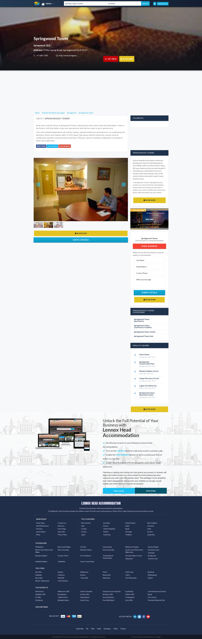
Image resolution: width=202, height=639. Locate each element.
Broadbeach (62, 594)
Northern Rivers (86, 550)
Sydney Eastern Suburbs (112, 591)
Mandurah (106, 578)
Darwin (82, 575)
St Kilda (38, 597)
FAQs (38, 535)
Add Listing (150, 491)
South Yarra (84, 600)
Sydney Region (153, 547)
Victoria (83, 547)
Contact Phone (142, 273)
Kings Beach (84, 597)
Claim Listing (52, 146)
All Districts (39, 591)
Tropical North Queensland (108, 557)
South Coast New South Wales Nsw (134, 551)
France (105, 526)
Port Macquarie (131, 578)
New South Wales (64, 547)
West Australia (63, 550)
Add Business (163, 4)
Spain (127, 526)
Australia (106, 523)
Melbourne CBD (63, 591)
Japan (83, 535)
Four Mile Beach (108, 600)
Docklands (39, 600)
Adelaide (38, 575)
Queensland (107, 547)
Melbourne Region (132, 547)
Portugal (128, 532)
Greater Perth (63, 556)
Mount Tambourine (42, 581)
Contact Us (62, 523)
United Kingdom (109, 529)
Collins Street (63, 597)
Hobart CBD (129, 594)
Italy (82, 526)
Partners (39, 529)
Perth (105, 572)
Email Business (64, 146)
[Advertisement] (101, 88)
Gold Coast (129, 572)
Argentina (151, 535)
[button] (41, 165)
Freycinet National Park (156, 600)
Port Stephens (85, 556)
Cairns (127, 575)
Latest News (40, 532)
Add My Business (42, 526)
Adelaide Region (41, 561)
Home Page (40, 523)
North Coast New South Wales (44, 551)
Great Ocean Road (87, 561)
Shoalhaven (152, 556)
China (115, 629)
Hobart (150, 578)
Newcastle (107, 575)
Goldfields (61, 561)
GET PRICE (112, 59)
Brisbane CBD (108, 594)
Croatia (84, 529)
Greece (84, 532)
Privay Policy (62, 535)
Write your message (143, 280)
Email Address (141, 267)
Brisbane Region (41, 556)
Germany (150, 526)
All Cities (38, 572)
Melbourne (84, 572)
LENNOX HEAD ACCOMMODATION (101, 503)
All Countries (86, 523)
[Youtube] (148, 616)
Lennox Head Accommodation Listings (146, 637)
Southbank (129, 591)
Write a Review (81, 191)
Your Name (140, 260)
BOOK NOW (128, 59)
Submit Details (149, 292)
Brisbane (151, 572)
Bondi (150, 594)
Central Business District (157, 591)
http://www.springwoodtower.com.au (73, 55)
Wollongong (152, 575)
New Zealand (152, 523)
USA (92, 629)
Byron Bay (39, 578)
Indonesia (106, 535)
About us (61, 526)
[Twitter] (139, 616)
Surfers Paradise (86, 591)
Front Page (62, 529)
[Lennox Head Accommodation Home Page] (154, 3)
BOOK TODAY (41, 146)
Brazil (127, 529)
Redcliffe (61, 578)
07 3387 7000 (42, 55)
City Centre (152, 597)
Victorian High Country (133, 556)
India (149, 529)
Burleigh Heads (63, 600)
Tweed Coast (153, 559)
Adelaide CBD (40, 594)
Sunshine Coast (153, 550)
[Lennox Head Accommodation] (46, 4)
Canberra (61, 575)
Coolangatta (129, 597)
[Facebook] (144, 616)
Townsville (84, 578)
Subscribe (61, 532)
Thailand (128, 535)
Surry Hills (129, 600)
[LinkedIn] (135, 616)
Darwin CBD (84, 594)
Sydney (60, 572)
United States (130, 523)
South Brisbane (108, 597)
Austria (150, 532)
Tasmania (151, 553)
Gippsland (129, 559)
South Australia (108, 550)
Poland (105, 532)
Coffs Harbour (63, 581)
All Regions (39, 547)
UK (87, 629)
